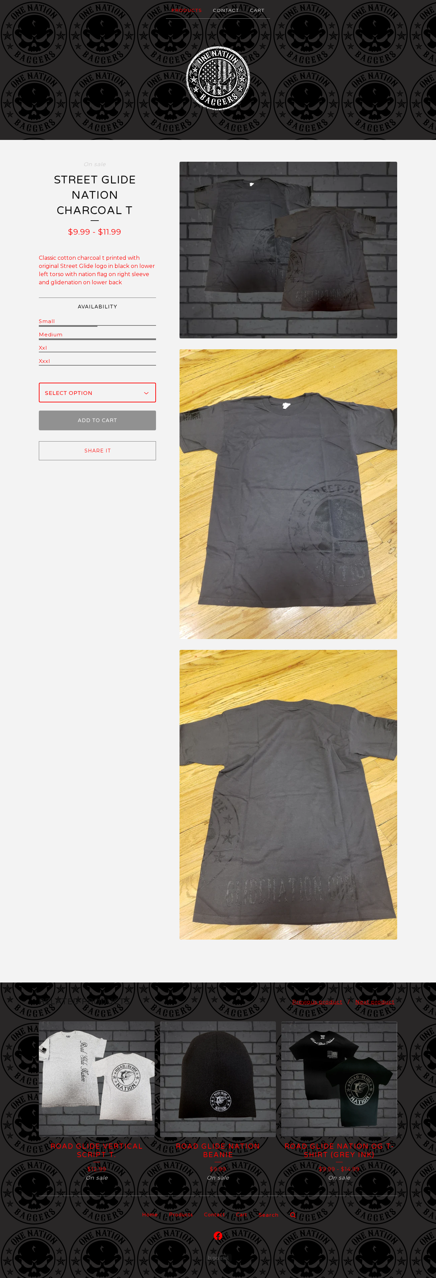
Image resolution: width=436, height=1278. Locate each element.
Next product (374, 1002)
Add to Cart (97, 420)
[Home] (218, 79)
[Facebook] (218, 1236)
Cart (257, 10)
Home (150, 1215)
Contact (226, 10)
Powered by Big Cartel (218, 1258)
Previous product (317, 1002)
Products (186, 10)
